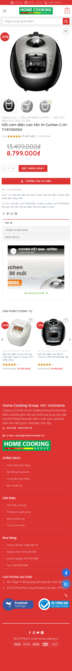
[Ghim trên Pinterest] (16, 213)
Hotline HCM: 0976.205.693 (21, 551)
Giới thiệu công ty (16, 505)
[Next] (65, 61)
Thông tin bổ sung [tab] (16, 230)
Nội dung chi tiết (34, 293)
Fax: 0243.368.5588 (17, 565)
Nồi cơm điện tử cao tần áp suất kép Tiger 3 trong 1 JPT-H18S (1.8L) (18, 357)
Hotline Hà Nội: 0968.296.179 (22, 545)
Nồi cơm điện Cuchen (35, 117)
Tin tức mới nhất (16, 525)
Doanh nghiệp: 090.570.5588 (22, 558)
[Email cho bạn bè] (12, 213)
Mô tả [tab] (8, 223)
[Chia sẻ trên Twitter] (7, 213)
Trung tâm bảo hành (18, 478)
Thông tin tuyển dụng (18, 511)
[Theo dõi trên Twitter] (38, 632)
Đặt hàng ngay (33, 168)
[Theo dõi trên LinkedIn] (42, 632)
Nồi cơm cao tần (10, 206)
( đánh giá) (28, 136)
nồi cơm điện (25, 206)
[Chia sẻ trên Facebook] (3, 213)
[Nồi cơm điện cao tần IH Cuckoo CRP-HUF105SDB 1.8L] (53, 332)
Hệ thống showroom (18, 471)
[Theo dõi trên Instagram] (34, 632)
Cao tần (15, 203)
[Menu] (5, 11)
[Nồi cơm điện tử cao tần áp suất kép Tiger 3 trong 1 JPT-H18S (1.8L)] (18, 332)
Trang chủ (9, 117)
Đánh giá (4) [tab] (12, 237)
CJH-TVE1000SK (28, 203)
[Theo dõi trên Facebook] (29, 632)
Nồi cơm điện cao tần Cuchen (27, 195)
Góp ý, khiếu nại (16, 518)
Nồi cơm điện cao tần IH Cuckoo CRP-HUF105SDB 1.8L (53, 355)
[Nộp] (66, 21)
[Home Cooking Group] (36, 10)
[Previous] (7, 61)
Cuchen (40, 203)
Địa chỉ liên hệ (14, 485)
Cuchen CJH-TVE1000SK (57, 203)
